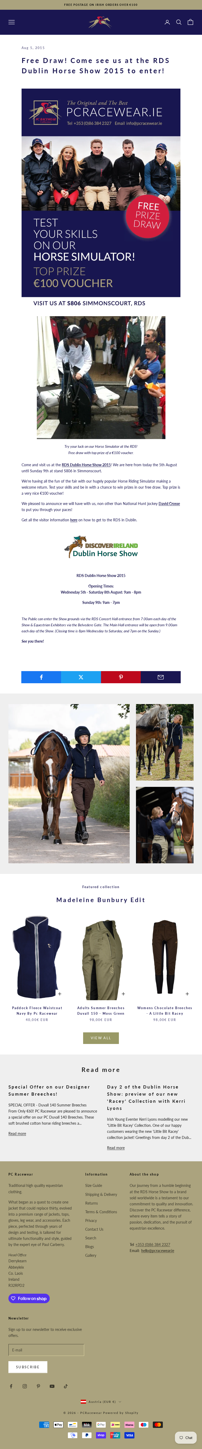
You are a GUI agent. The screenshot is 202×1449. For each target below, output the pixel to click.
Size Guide (93, 1185)
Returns (91, 1203)
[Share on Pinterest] (121, 677)
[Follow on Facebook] (11, 1386)
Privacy (91, 1220)
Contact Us (94, 1229)
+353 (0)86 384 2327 (152, 1244)
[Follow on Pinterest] (38, 1386)
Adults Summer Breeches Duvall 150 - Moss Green (101, 1010)
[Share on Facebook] (41, 677)
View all (101, 1038)
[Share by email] (160, 677)
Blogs (89, 1246)
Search (90, 1238)
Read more (17, 1133)
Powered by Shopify (121, 1412)
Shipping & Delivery (101, 1194)
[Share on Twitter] (81, 677)
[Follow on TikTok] (65, 1386)
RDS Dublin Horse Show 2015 (86, 465)
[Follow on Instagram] (24, 1386)
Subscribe (28, 1367)
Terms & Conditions (101, 1212)
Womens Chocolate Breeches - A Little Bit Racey (164, 1010)
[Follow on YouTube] (52, 1386)
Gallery (90, 1255)
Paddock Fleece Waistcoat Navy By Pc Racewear (37, 1010)
